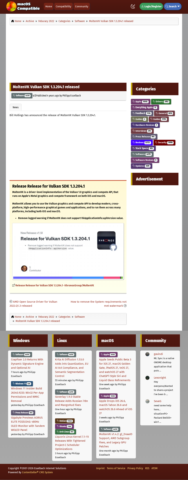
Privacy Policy (135, 468)
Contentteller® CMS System (37, 472)
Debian (65, 421)
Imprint (100, 468)
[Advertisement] (94, 53)
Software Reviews (145, 160)
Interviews (143, 130)
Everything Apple (145, 107)
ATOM (154, 468)
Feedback (142, 113)
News (16, 107)
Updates (142, 166)
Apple (141, 101)
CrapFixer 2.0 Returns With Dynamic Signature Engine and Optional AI (27, 363)
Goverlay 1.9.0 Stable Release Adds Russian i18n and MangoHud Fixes (71, 401)
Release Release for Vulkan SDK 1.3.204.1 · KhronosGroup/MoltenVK (54, 285)
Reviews (142, 142)
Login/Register (153, 6)
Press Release (144, 136)
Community (81, 6)
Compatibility (63, 6)
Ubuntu (65, 426)
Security (165, 142)
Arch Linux (66, 431)
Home (48, 6)
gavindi (158, 354)
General (165, 113)
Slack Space (144, 148)
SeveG (157, 401)
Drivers (161, 101)
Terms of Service (116, 468)
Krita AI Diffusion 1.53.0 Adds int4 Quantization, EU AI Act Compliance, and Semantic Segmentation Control (71, 368)
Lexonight (160, 377)
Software (22, 95)
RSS (147, 468)
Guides (140, 119)
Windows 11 (22, 383)
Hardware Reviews (146, 125)
